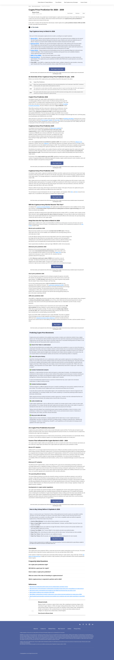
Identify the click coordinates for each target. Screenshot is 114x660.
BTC (72, 191)
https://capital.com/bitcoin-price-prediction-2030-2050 (42, 592)
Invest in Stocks (84, 2)
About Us (36, 628)
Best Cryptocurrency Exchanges (71, 2)
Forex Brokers (58, 2)
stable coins (58, 252)
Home (30, 6)
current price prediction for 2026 (56, 285)
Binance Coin (79, 141)
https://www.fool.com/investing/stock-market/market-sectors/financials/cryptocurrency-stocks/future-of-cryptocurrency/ (57, 588)
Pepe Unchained (44, 120)
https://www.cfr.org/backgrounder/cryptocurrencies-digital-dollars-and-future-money (49, 586)
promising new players (69, 118)
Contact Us (43, 628)
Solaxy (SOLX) (34, 50)
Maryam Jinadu (42, 602)
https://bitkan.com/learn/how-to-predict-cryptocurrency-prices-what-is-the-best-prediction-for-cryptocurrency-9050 (56, 594)
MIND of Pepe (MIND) (36, 55)
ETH (76, 191)
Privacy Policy (77, 628)
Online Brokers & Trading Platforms (45, 2)
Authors (69, 628)
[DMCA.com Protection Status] (84, 653)
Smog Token (57, 120)
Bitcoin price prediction (55, 128)
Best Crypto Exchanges (36, 6)
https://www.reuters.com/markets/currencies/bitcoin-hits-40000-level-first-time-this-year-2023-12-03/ (53, 590)
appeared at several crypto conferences (45, 317)
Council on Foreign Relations (43, 206)
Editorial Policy (51, 628)
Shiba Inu (46, 143)
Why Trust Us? (61, 628)
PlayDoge (50, 120)
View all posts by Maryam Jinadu (45, 613)
